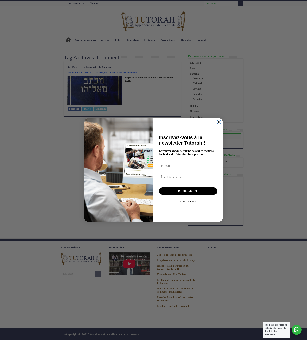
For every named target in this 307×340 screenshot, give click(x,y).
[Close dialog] (219, 122)
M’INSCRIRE (188, 190)
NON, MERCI (188, 201)
